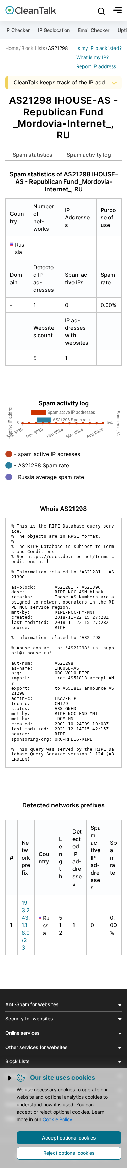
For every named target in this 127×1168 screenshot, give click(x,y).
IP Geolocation (54, 30)
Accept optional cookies (69, 1138)
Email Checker (93, 30)
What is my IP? (92, 57)
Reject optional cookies (69, 1153)
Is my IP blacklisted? (99, 48)
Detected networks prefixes (63, 805)
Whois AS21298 (63, 508)
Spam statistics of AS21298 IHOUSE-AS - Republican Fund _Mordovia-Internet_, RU (63, 182)
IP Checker (17, 30)
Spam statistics (32, 154)
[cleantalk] (30, 10)
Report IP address (96, 66)
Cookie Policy (57, 1119)
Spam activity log (89, 154)
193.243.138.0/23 (26, 925)
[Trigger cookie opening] (10, 1078)
